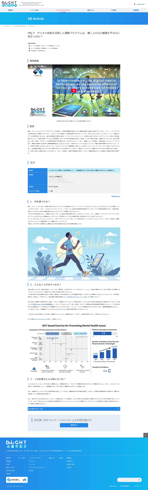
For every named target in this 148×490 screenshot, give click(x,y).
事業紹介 (8, 458)
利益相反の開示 (71, 464)
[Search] (139, 479)
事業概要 (8, 461)
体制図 (8, 464)
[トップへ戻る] (145, 435)
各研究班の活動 (10, 470)
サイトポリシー (138, 486)
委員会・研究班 (10, 467)
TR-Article (32, 464)
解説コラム (90, 10)
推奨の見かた (116, 196)
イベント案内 (35, 10)
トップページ (7, 26)
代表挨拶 (8, 473)
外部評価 (69, 467)
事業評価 (136, 10)
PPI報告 (113, 10)
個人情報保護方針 (125, 486)
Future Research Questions (37, 467)
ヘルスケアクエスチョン (63, 10)
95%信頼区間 (47, 304)
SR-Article (32, 461)
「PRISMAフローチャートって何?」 (77, 297)
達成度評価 (69, 461)
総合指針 (31, 470)
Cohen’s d (39, 304)
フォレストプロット (40, 319)
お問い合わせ (113, 486)
